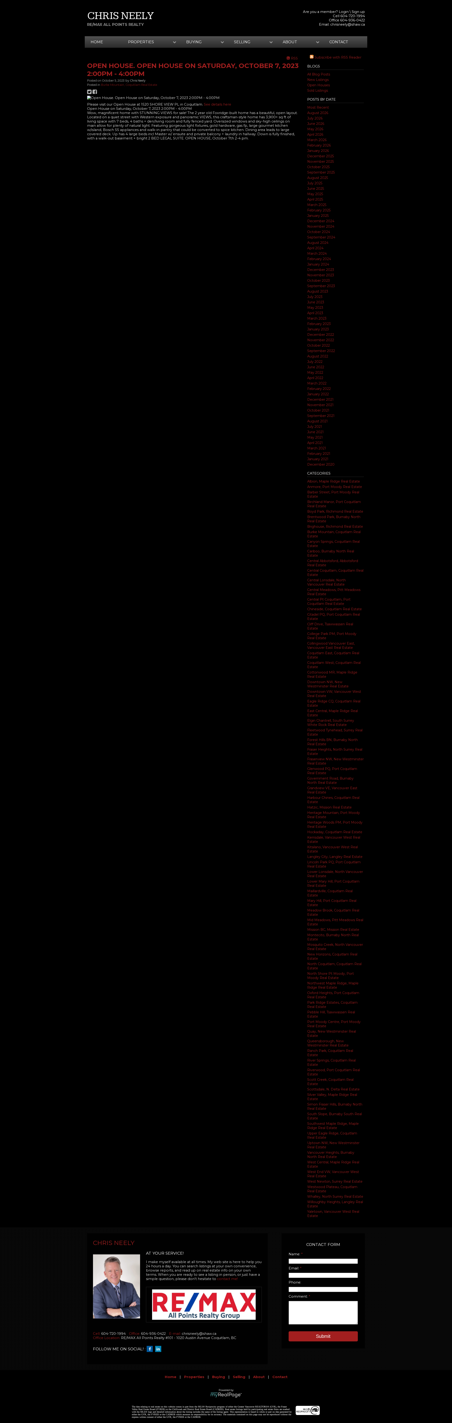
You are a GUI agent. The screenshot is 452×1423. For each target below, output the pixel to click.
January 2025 (318, 216)
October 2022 (318, 345)
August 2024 (317, 243)
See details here (217, 104)
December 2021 (320, 399)
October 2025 (318, 167)
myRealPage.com (226, 1395)
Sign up (358, 12)
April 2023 (315, 313)
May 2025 (315, 194)
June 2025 (315, 188)
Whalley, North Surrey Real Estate (335, 1196)
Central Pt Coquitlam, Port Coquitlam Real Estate (329, 601)
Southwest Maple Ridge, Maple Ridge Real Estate (333, 1126)
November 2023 (320, 275)
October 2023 (318, 280)
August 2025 (317, 178)
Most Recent (318, 107)
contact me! (227, 1279)
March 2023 (317, 318)
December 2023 (320, 270)
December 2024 (320, 221)
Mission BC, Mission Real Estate (333, 930)
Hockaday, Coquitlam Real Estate (334, 832)
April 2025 (315, 199)
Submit (323, 1336)
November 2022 (320, 340)
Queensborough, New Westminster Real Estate (328, 1043)
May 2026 (315, 129)
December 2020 (321, 464)
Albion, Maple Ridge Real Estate (333, 481)
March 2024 (317, 253)
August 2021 (317, 421)
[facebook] (151, 1349)
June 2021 (315, 432)
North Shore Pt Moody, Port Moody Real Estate (330, 975)
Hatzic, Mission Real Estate (329, 807)
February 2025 (319, 210)
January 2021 (317, 459)
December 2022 (320, 335)
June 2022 (315, 367)
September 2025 (321, 172)
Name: (295, 1254)
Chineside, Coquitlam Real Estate (334, 609)
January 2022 (318, 394)
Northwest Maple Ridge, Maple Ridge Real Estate (333, 985)
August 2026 (317, 113)
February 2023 (319, 324)
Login (344, 12)
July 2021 (314, 426)
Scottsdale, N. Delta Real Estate (333, 1089)
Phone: (295, 1282)
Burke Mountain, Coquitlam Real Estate (129, 85)
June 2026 (315, 124)
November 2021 (320, 405)
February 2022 (319, 389)
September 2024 (321, 237)
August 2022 (317, 356)
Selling (239, 1377)
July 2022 (315, 362)
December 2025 (320, 156)
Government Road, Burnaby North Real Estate (330, 780)
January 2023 (318, 329)
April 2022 (315, 378)
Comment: (299, 1296)
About (259, 1377)
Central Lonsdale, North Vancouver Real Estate (326, 582)
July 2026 (315, 118)
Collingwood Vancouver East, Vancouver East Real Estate (331, 645)
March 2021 (316, 448)
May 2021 (315, 437)
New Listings (318, 80)
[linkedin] (159, 1349)
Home (97, 42)
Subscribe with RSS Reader (337, 57)
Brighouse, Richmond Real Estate (335, 526)
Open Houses (318, 85)
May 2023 (315, 307)
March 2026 (317, 140)
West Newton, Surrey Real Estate (335, 1181)
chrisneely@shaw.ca (347, 24)
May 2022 (315, 372)
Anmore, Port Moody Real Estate (334, 487)
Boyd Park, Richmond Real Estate (335, 511)
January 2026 (318, 151)
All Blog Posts (318, 74)
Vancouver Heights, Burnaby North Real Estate (330, 1154)
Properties (194, 1377)
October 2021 (318, 410)
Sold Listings (317, 90)
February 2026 (319, 145)
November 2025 (320, 161)
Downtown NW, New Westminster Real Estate (328, 684)
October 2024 (318, 232)
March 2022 (317, 383)
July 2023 (315, 297)
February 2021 (318, 454)
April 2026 (315, 134)
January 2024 (318, 264)
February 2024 (319, 259)
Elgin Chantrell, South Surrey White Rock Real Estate (330, 722)
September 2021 (321, 416)
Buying (218, 1377)
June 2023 (315, 302)
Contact (338, 42)
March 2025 (316, 205)
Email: (294, 1268)
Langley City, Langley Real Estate (335, 857)
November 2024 (320, 226)
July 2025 (314, 183)
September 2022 (321, 351)
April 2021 (315, 443)
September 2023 (321, 286)
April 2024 (315, 248)
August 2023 (317, 291)
